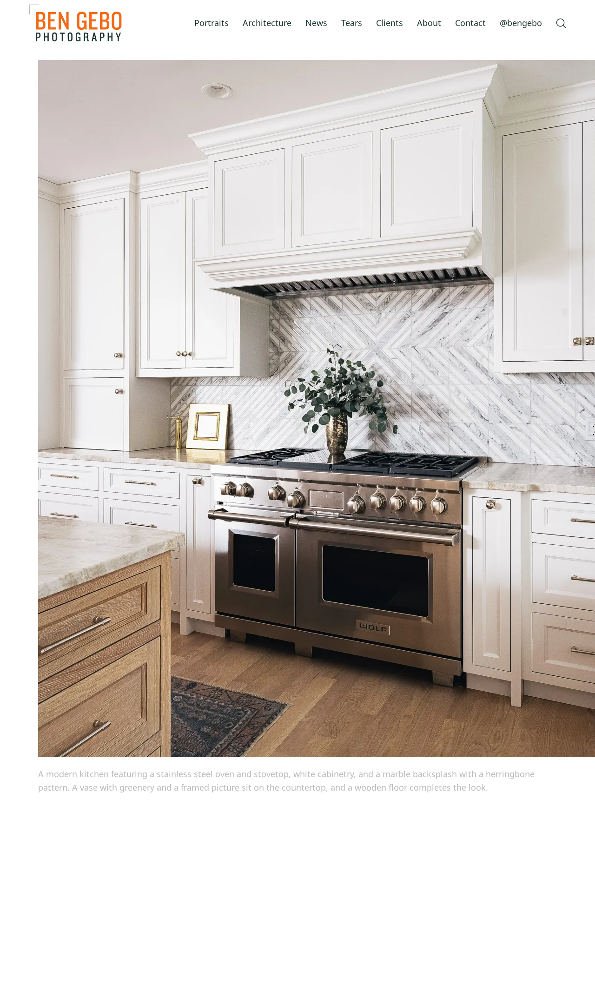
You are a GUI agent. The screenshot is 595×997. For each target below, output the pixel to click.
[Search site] (561, 23)
